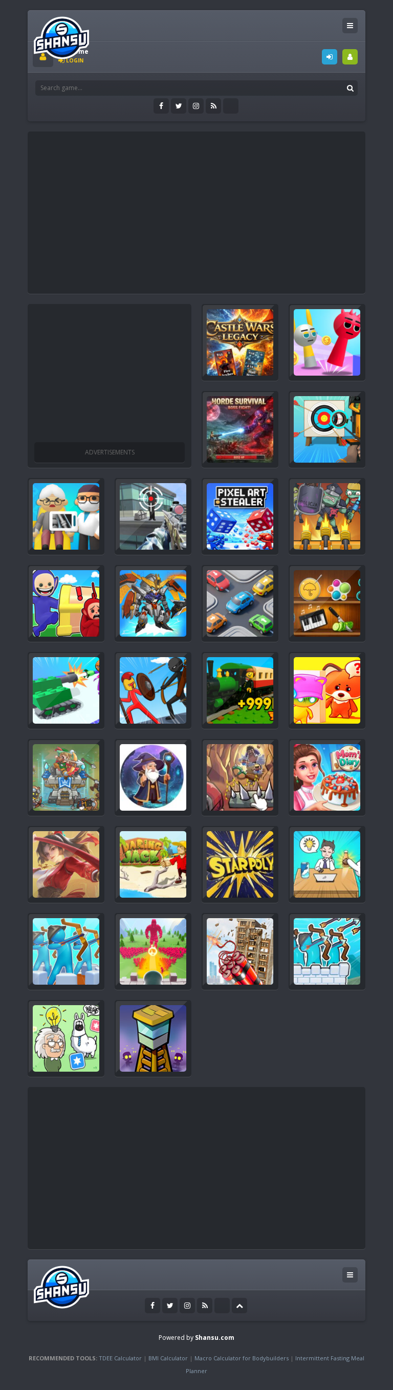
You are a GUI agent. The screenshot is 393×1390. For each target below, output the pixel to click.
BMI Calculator (168, 1358)
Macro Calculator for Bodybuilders (241, 1358)
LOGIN (329, 56)
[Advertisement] (213, 208)
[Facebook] (161, 106)
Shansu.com (214, 1337)
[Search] (350, 88)
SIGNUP (350, 56)
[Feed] (213, 106)
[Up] (239, 1305)
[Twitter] (178, 106)
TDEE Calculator (120, 1358)
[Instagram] (196, 106)
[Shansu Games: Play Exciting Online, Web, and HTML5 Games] (61, 35)
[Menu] (350, 25)
